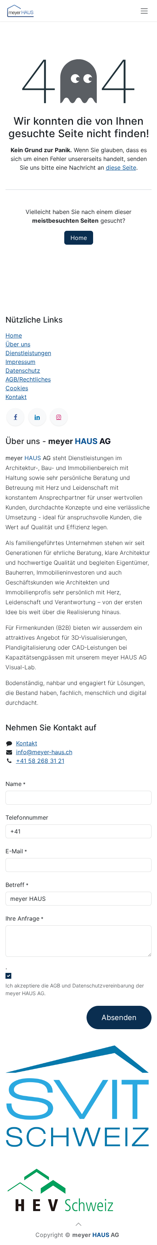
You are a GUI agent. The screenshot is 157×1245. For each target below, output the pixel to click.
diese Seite (121, 167)
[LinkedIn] (37, 417)
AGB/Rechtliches (28, 379)
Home (78, 237)
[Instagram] (59, 417)
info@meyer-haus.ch (44, 752)
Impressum (20, 361)
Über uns (17, 344)
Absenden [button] (119, 1017)
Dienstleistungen (28, 353)
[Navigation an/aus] (144, 10)
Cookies (16, 388)
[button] (78, 1224)
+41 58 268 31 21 (40, 760)
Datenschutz (22, 370)
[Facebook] (15, 417)
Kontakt (16, 396)
